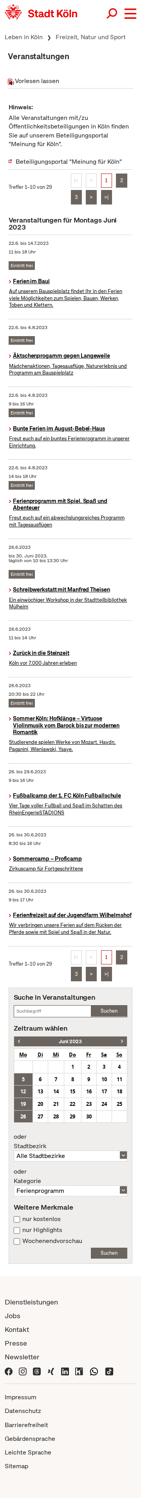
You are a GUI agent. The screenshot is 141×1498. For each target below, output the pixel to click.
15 (72, 1091)
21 (56, 1103)
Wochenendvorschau (52, 1241)
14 (56, 1091)
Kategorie (27, 1176)
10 (104, 1079)
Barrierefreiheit (26, 1425)
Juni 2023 (70, 1041)
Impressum (20, 1397)
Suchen (109, 1011)
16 (89, 1091)
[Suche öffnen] (112, 14)
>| (106, 197)
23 (89, 1103)
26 (23, 1116)
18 (119, 1091)
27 (40, 1116)
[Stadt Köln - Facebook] (9, 1370)
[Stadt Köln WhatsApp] (94, 1370)
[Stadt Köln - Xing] (51, 1370)
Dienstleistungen (31, 1301)
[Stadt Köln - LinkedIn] (65, 1370)
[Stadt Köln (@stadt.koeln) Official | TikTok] (109, 1370)
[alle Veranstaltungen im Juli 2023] (122, 1041)
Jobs (12, 1315)
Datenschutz (23, 1411)
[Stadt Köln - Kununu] (79, 1370)
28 (56, 1116)
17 (104, 1091)
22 (72, 1103)
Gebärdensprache (30, 1439)
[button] (130, 14)
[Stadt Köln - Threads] (37, 1370)
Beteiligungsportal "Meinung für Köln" (69, 161)
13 (40, 1091)
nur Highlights (42, 1230)
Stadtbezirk (30, 1141)
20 (40, 1103)
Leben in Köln (24, 37)
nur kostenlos (41, 1219)
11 (119, 1079)
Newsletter (22, 1356)
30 (89, 1116)
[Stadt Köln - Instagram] (23, 1370)
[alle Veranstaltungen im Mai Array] (19, 1041)
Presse (16, 1343)
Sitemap (16, 1466)
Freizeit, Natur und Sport (91, 37)
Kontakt (17, 1329)
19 (23, 1103)
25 (119, 1103)
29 (72, 1116)
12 (23, 1091)
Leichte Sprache (28, 1452)
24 (104, 1103)
